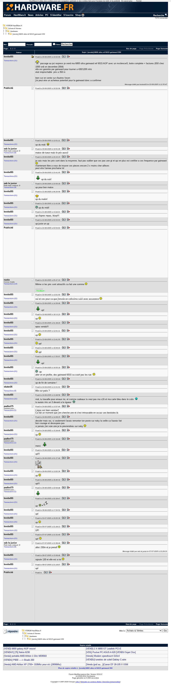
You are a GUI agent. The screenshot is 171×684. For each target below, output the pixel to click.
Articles (39, 15)
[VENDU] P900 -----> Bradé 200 (19, 660)
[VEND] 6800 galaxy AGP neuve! (20, 648)
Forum (7, 15)
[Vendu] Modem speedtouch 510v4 (103, 656)
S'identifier (55, 15)
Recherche (159, 15)
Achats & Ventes (14, 28)
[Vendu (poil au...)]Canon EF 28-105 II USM (107, 664)
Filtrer (58, 44)
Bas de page (131, 48)
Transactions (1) (10, 410)
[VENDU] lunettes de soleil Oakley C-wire (106, 659)
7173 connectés (161, 18)
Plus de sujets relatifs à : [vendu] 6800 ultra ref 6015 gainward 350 (85, 668)
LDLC (77, 682)
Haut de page (131, 624)
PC (46, 15)
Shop (78, 15)
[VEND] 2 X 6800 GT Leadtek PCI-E (103, 648)
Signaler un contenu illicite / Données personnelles (100, 682)
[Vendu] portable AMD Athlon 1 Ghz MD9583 (25, 656)
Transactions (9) (10, 153)
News (30, 15)
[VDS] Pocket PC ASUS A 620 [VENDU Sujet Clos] (111, 652)
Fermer (139, 1)
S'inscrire (68, 15)
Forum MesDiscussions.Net (79, 674)
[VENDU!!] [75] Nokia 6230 (17, 652)
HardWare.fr (20, 15)
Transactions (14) (10, 284)
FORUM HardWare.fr (14, 25)
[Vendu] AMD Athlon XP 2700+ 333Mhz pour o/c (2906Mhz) (32, 664)
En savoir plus (126, 1)
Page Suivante (162, 48)
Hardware (14, 31)
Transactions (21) (10, 60)
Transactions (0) (10, 391)
